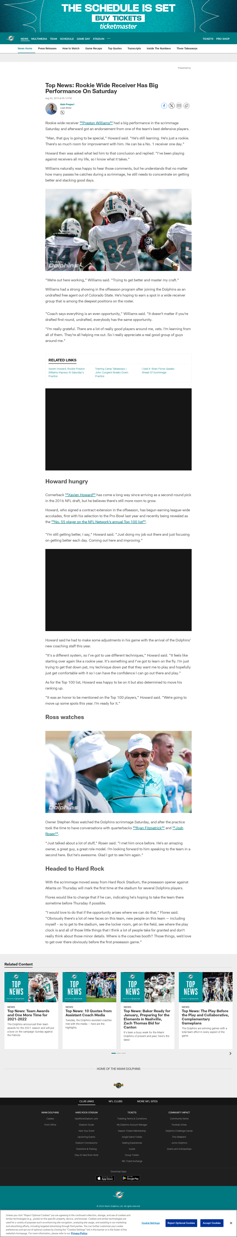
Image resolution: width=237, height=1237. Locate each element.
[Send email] (179, 107)
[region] (118, 1223)
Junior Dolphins (179, 1142)
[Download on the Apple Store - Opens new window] (105, 1178)
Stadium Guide (86, 1124)
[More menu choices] (108, 38)
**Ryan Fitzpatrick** (149, 828)
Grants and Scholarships (179, 1149)
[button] (118, 429)
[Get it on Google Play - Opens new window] (130, 1180)
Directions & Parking (86, 1149)
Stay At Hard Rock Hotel (86, 1155)
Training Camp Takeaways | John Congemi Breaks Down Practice (111, 372)
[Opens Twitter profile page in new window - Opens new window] (62, 112)
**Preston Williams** (96, 123)
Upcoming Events (86, 1137)
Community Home (179, 1118)
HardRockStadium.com (86, 1118)
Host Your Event (86, 1130)
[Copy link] (186, 106)
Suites (132, 1149)
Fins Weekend (179, 1137)
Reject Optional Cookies (181, 1222)
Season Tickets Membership (132, 1130)
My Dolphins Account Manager (132, 1124)
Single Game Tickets (132, 1137)
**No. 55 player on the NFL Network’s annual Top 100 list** (98, 521)
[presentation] (231, 1054)
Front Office (50, 1124)
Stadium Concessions (86, 1142)
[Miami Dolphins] (118, 1195)
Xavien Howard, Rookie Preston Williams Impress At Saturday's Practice (67, 372)
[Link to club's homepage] (10, 38)
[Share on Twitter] (172, 107)
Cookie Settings (151, 1222)
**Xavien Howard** (80, 494)
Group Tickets (132, 1155)
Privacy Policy (79, 1233)
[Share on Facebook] (164, 107)
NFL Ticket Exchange (132, 1161)
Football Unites (179, 1124)
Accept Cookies (212, 1222)
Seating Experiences (132, 1142)
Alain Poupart (67, 104)
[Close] (231, 1223)
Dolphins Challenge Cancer (179, 1130)
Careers (50, 1118)
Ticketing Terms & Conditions (132, 1118)
